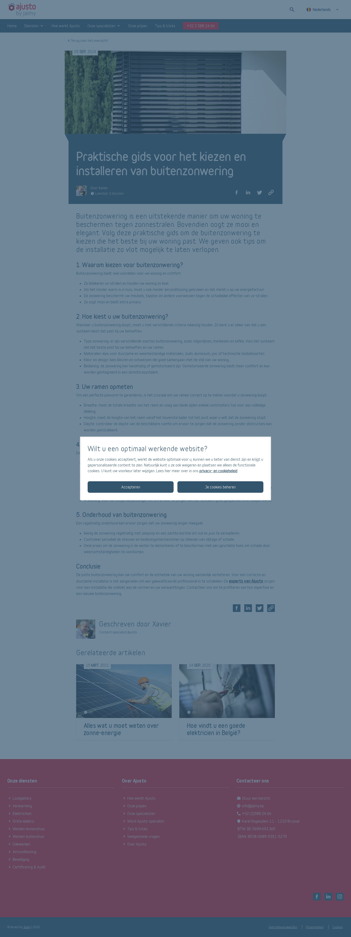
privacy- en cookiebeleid (218, 470)
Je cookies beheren (220, 487)
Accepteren (130, 487)
